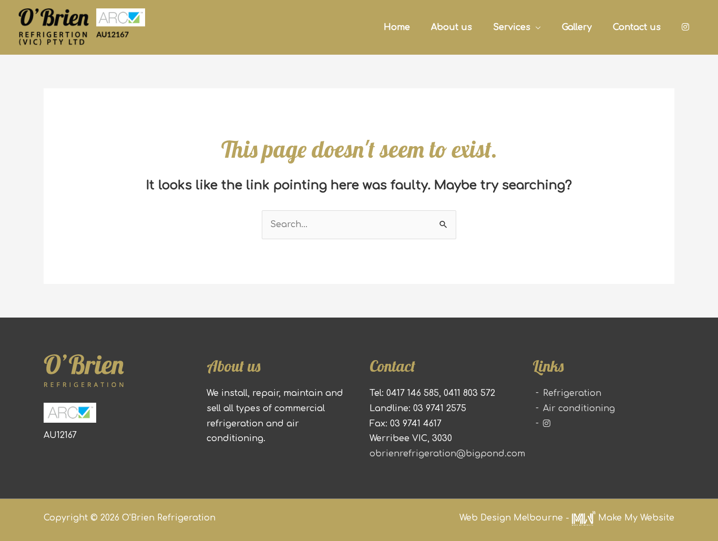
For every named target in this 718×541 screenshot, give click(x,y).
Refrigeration (572, 393)
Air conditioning (579, 408)
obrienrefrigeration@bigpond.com (447, 453)
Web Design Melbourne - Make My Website (566, 518)
